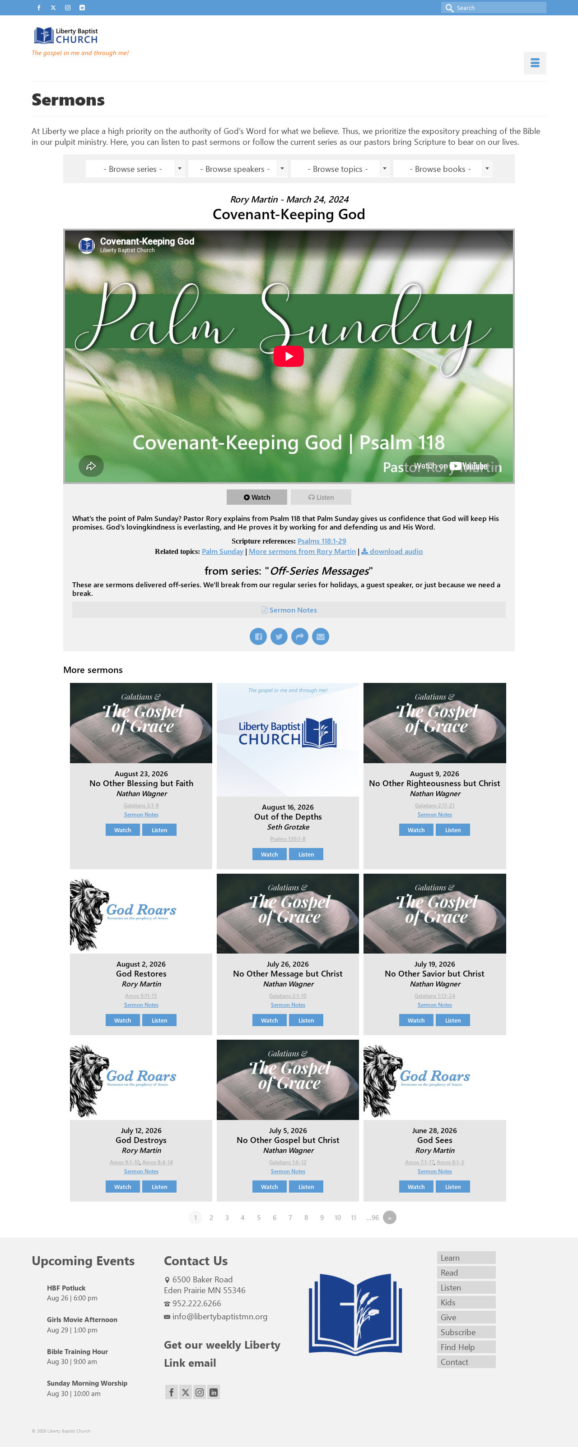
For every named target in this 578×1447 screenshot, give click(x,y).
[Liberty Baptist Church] (113, 36)
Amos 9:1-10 (125, 1162)
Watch (261, 497)
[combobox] (135, 169)
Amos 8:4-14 (157, 1162)
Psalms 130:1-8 (288, 838)
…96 (372, 1217)
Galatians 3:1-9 (141, 805)
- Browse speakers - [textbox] (235, 168)
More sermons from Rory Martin (302, 551)
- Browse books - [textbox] (440, 168)
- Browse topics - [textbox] (338, 168)
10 (338, 1217)
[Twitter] (185, 1392)
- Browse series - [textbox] (132, 168)
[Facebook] (171, 1392)
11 (353, 1217)
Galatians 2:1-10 (288, 995)
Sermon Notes (293, 609)
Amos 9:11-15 (141, 995)
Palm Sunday (222, 551)
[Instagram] (199, 1392)
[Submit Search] (448, 7)
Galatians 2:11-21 (435, 805)
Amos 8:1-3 (450, 1162)
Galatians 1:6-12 (288, 1162)
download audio (396, 551)
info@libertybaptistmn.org (220, 1316)
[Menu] (535, 63)
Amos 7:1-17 (419, 1162)
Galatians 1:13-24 (435, 995)
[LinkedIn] (213, 1392)
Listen (325, 497)
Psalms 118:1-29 (322, 540)
